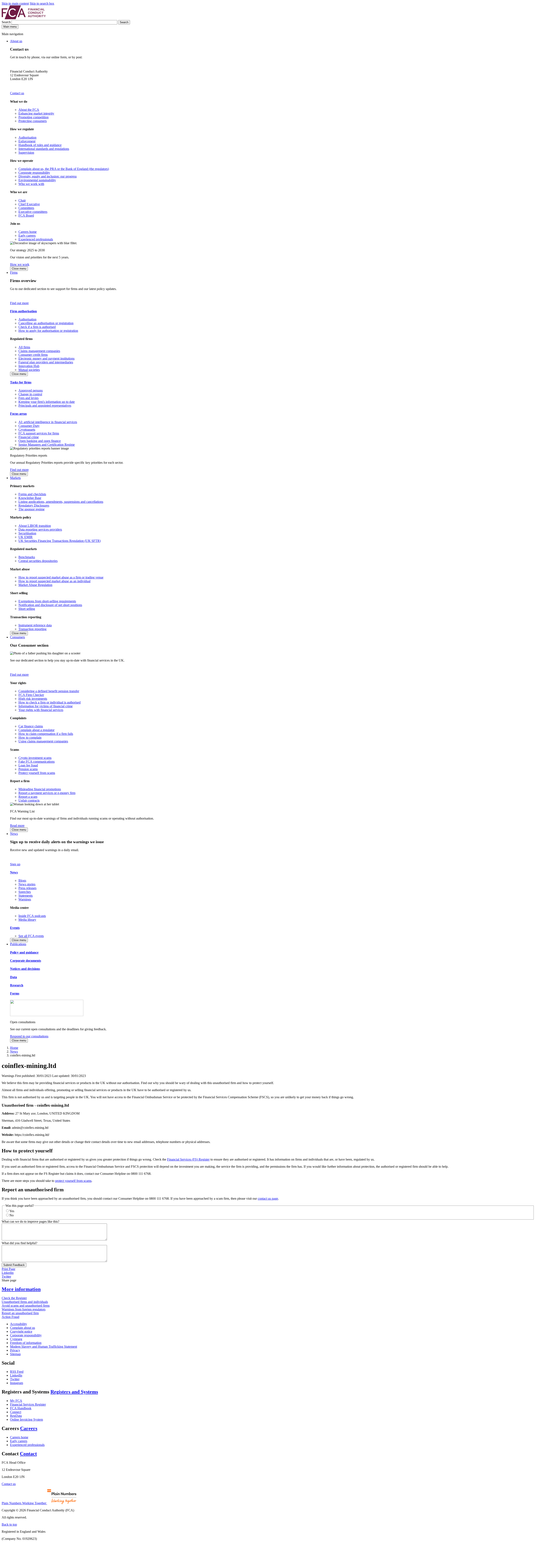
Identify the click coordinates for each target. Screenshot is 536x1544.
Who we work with (31, 184)
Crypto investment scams (35, 758)
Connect (15, 1412)
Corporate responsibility (34, 172)
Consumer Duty (29, 426)
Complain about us (22, 1327)
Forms (14, 993)
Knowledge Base (29, 498)
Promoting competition (33, 117)
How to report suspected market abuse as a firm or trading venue (60, 577)
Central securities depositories (38, 561)
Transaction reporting (32, 629)
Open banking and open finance (39, 441)
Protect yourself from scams (36, 773)
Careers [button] (28, 1428)
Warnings (24, 899)
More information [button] (21, 1289)
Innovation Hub (28, 366)
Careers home (27, 232)
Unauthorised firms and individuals (25, 1302)
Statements (25, 895)
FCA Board (26, 215)
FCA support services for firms (38, 433)
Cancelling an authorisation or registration (45, 323)
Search (7, 22)
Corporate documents (25, 960)
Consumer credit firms (33, 354)
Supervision (26, 152)
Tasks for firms (20, 382)
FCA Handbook (20, 1408)
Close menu (19, 268)
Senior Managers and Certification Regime (46, 444)
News (14, 833)
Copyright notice (21, 1331)
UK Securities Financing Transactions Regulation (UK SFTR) (59, 541)
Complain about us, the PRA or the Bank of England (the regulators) (63, 169)
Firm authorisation (23, 311)
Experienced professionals (35, 239)
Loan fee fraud (28, 765)
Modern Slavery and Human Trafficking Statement (43, 1346)
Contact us (17, 93)
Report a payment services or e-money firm (46, 793)
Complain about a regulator (36, 730)
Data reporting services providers (40, 529)
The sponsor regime (31, 509)
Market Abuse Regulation (35, 585)
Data (13, 977)
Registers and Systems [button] (74, 1392)
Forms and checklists (32, 494)
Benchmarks (26, 557)
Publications (18, 944)
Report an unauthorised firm (20, 1313)
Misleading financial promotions (39, 789)
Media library (27, 919)
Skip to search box (42, 3)
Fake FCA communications (36, 761)
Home (14, 1048)
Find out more (19, 303)
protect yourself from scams (73, 1181)
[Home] (24, 18)
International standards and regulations (43, 149)
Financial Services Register (28, 1404)
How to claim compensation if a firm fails (45, 734)
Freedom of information (25, 1343)
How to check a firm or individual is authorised (49, 702)
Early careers (27, 235)
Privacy (15, 1350)
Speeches (24, 892)
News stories (26, 884)
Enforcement (26, 141)
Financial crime (28, 437)
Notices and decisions (25, 969)
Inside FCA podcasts (32, 916)
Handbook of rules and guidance (40, 145)
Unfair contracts (29, 800)
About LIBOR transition (34, 525)
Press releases (27, 888)
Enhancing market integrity (36, 113)
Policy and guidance (24, 952)
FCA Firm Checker (31, 695)
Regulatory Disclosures (33, 505)
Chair (22, 200)
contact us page (268, 1198)
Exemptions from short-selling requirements (47, 601)
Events (15, 928)
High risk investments (32, 698)
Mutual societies (29, 370)
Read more (17, 825)
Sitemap (15, 1354)
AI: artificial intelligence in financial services (47, 422)
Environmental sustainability (37, 180)
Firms (14, 272)
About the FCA (28, 109)
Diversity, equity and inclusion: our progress (47, 176)
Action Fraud (10, 1317)
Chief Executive (29, 204)
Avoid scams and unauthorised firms (26, 1305)
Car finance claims (30, 726)
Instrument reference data (35, 625)
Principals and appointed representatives (44, 405)
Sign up (15, 864)
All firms (24, 347)
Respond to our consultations (29, 1036)
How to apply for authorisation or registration (48, 330)
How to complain (29, 737)
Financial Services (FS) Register (188, 1159)
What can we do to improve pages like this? (30, 1221)
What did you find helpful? (19, 1243)
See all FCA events (31, 936)
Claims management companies (39, 351)
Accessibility (18, 1324)
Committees (26, 208)
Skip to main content (15, 3)
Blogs (22, 880)
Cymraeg (16, 1339)
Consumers (17, 637)
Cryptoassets (26, 429)
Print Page (8, 1269)
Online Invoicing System (26, 1419)
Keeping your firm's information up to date (46, 402)
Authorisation (27, 137)
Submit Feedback (14, 1265)
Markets (15, 478)
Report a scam (27, 796)
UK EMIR (25, 537)
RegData (16, 1416)
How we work (19, 264)
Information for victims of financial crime (45, 706)
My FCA (16, 1400)
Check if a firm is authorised (37, 327)
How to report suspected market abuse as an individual (54, 581)
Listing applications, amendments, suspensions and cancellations (60, 501)
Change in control (30, 394)
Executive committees (32, 211)
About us (16, 41)
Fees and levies (28, 398)
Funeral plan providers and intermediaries (45, 362)
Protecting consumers (32, 121)
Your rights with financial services (40, 710)
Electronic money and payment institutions (46, 358)
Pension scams (28, 769)
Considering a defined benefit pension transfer (48, 691)
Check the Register (14, 1298)
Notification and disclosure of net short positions (50, 605)
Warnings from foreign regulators (23, 1309)
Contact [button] (28, 1453)
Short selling (26, 608)
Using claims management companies (43, 741)
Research (16, 985)
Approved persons (30, 390)
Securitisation (27, 533)
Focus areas (18, 413)
